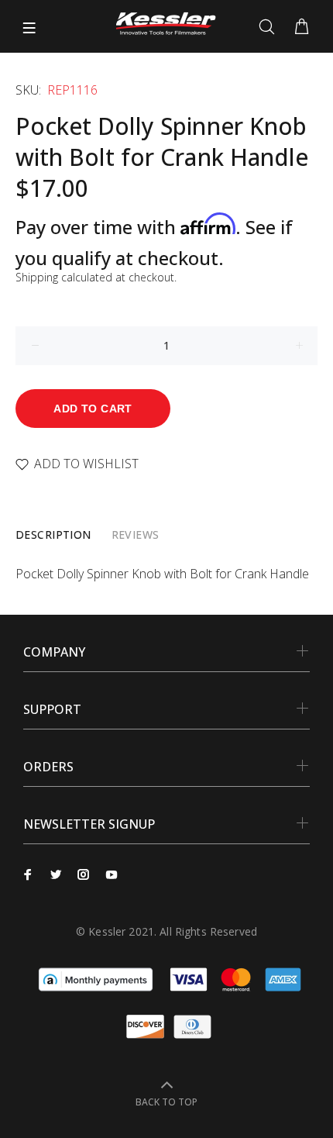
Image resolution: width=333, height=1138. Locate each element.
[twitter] (56, 874)
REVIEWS (136, 534)
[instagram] (84, 874)
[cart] (302, 27)
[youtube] (111, 874)
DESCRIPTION (53, 534)
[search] (270, 27)
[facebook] (28, 874)
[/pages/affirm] (96, 978)
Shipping (36, 277)
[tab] (53, 535)
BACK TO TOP (166, 1102)
